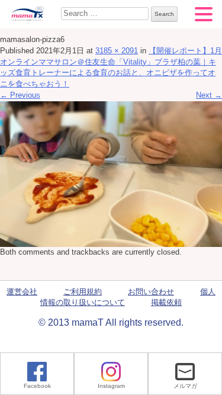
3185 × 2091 (116, 51)
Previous (20, 95)
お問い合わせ (151, 292)
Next (209, 95)
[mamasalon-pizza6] (111, 173)
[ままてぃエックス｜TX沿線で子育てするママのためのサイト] (27, 13)
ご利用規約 (82, 292)
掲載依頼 (166, 302)
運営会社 (22, 292)
